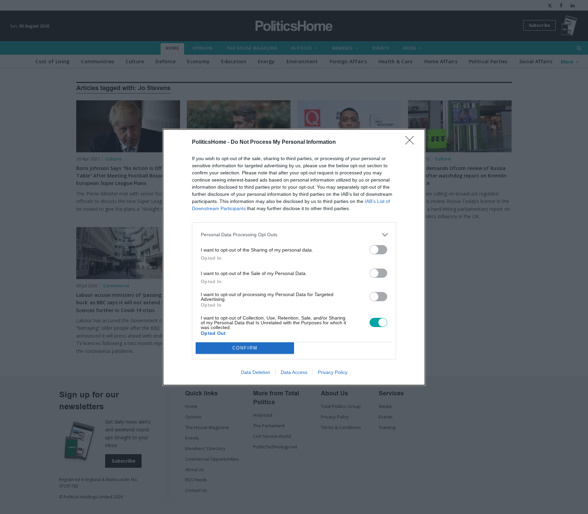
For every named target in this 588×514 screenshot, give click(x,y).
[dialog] (294, 257)
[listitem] (294, 234)
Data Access (294, 372)
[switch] (378, 249)
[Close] (411, 142)
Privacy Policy (332, 372)
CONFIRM (245, 347)
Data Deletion (255, 372)
